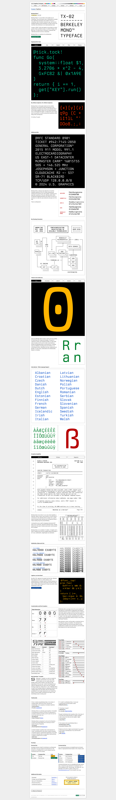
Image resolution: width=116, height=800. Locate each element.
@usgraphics (34, 797)
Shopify (63, 733)
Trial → (52, 756)
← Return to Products (36, 790)
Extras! (62, 5)
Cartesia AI (44, 738)
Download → (54, 777)
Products (45, 5)
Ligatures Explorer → (36, 587)
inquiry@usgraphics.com (63, 770)
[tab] (36, 45)
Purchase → (54, 757)
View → (53, 779)
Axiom (41, 718)
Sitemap (71, 5)
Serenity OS (39, 707)
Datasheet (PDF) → (36, 36)
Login (80, 5)
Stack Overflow (68, 711)
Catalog (53, 5)
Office (35, 5)
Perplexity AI (44, 726)
